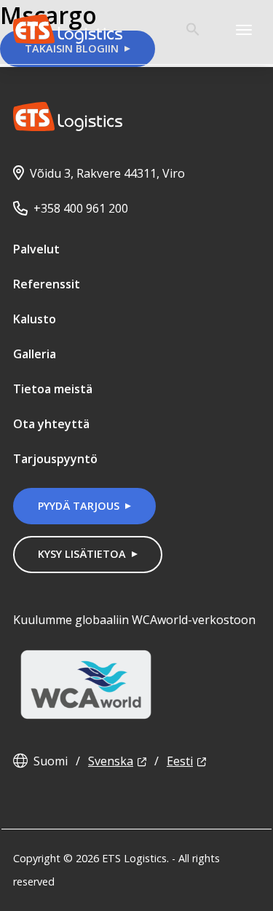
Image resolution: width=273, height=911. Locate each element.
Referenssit (46, 284)
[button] (193, 32)
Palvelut (36, 249)
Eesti (180, 761)
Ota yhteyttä (51, 424)
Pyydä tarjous (78, 506)
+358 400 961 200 (80, 208)
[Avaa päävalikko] (244, 29)
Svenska (110, 761)
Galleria (34, 354)
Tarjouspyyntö (55, 459)
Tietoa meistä (52, 389)
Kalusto (34, 319)
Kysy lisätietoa (82, 554)
